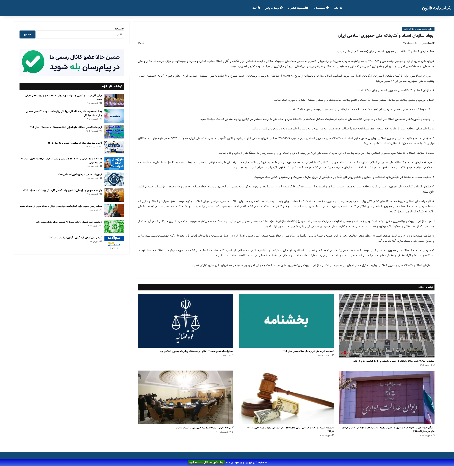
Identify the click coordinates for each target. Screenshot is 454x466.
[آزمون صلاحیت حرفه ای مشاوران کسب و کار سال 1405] (114, 147)
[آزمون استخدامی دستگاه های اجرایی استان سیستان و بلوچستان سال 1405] (114, 131)
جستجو (119, 28)
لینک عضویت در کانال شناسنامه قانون (206, 462)
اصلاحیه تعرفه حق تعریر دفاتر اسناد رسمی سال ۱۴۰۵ (308, 351)
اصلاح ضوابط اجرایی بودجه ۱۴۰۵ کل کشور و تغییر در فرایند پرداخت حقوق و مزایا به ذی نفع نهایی (61, 161)
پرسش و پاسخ (272, 8)
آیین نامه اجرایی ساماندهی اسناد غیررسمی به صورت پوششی (204, 428)
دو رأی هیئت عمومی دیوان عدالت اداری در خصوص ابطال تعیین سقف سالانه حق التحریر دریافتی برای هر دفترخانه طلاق (387, 429)
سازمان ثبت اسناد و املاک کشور (418, 29)
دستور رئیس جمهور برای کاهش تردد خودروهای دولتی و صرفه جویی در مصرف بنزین (61, 206)
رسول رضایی (427, 43)
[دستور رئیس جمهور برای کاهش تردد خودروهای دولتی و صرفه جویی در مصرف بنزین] (114, 210)
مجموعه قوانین (297, 8)
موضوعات (320, 8)
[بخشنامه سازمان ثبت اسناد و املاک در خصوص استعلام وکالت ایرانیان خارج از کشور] (386, 325)
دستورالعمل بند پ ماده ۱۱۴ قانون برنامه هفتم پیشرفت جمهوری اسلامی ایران (196, 351)
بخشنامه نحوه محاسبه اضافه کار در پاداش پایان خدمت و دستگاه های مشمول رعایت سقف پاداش (64, 113)
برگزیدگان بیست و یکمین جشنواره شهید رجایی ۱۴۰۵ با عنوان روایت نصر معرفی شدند (63, 97)
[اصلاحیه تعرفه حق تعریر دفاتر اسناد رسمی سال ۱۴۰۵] (286, 321)
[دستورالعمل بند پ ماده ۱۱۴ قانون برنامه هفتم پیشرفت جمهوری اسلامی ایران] (185, 321)
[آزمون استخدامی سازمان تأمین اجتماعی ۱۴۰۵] (114, 179)
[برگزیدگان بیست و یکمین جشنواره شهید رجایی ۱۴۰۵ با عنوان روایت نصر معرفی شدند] (114, 100)
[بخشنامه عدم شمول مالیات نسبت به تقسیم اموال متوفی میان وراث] (114, 226)
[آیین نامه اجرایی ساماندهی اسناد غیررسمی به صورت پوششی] (185, 397)
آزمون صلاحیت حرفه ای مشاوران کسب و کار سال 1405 (75, 143)
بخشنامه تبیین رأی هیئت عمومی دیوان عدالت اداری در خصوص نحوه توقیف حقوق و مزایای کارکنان (290, 429)
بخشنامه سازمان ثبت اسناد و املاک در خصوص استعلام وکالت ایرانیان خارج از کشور (393, 361)
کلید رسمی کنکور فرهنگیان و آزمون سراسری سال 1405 (75, 238)
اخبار (255, 8)
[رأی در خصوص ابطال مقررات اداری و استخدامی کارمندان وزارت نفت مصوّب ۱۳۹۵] (114, 195)
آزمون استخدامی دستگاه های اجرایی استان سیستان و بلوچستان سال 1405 (65, 127)
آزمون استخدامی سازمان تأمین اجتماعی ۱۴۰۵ (80, 174)
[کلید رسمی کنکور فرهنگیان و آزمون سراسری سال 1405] (114, 242)
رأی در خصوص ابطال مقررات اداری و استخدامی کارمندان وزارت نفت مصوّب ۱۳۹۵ (62, 190)
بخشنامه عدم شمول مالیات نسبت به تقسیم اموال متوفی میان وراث (69, 222)
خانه (336, 8)
